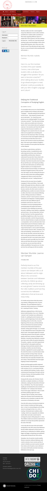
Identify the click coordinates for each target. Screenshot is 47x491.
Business (14, 14)
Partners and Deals (7, 14)
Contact (19, 14)
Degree (38, 11)
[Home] (3, 11)
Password (4, 37)
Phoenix (32, 11)
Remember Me (13, 40)
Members (19, 11)
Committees (26, 11)
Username (4, 35)
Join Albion (12, 11)
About (6, 11)
